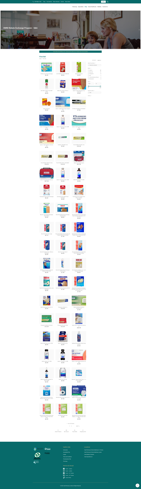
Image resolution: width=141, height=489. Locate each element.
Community (65, 449)
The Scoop (65, 461)
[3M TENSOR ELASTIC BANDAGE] (63, 67)
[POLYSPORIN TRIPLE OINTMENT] (63, 156)
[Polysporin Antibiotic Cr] (63, 300)
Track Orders (74, 431)
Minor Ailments (56, 1)
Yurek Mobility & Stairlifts (89, 454)
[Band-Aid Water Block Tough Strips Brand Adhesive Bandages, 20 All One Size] (79, 208)
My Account (66, 431)
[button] (1, 29)
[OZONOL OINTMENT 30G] (63, 138)
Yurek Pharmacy (66, 485)
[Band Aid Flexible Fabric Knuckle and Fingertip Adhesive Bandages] (63, 227)
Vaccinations (49, 1)
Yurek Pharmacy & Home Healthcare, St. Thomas (93, 449)
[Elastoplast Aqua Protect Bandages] (46, 190)
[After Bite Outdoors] (79, 67)
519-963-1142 (38, 1)
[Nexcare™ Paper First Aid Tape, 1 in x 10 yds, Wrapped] (79, 372)
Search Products (58, 431)
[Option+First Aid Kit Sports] (79, 156)
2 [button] (71, 426)
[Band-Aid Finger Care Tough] (46, 227)
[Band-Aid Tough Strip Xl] (63, 245)
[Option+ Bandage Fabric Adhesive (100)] (46, 120)
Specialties (80, 6)
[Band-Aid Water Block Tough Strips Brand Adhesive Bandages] (79, 245)
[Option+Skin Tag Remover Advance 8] (79, 318)
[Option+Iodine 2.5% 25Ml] (46, 354)
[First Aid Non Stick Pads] (63, 408)
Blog (44, 1)
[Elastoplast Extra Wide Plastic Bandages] (63, 190)
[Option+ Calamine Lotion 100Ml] (63, 173)
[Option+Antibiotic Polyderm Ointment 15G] (79, 300)
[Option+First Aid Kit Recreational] (46, 173)
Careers (62, 1)
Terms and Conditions (67, 456)
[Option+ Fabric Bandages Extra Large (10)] (79, 84)
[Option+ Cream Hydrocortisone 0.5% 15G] (79, 354)
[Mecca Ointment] (46, 102)
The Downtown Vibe (67, 459)
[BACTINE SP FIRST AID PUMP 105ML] (46, 84)
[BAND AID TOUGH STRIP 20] (63, 84)
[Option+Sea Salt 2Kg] (63, 372)
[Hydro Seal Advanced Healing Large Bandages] (46, 281)
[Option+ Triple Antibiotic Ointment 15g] (46, 138)
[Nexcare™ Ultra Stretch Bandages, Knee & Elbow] (46, 208)
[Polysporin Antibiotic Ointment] (46, 318)
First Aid (44, 58)
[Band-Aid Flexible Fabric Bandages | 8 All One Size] (63, 263)
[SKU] (89, 92)
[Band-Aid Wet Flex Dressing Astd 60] (63, 281)
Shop (86, 6)
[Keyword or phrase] (89, 65)
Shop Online (67, 1)
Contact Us (105, 6)
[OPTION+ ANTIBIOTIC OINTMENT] (79, 102)
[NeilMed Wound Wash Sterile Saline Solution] (79, 336)
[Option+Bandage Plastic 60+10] (46, 300)
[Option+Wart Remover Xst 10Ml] (46, 336)
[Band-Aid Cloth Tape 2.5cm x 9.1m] (63, 390)
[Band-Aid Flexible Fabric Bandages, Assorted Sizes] (63, 208)
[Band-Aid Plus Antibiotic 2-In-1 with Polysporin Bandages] (79, 263)
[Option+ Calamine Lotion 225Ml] (63, 120)
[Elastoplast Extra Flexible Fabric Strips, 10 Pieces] (79, 190)
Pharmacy (74, 6)
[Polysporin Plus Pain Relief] (63, 318)
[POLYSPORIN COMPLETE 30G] (46, 156)
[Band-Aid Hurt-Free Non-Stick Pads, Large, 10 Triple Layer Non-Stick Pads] (46, 408)
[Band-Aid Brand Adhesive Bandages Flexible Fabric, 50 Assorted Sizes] (79, 227)
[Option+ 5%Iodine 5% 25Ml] (63, 354)
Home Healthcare (92, 6)
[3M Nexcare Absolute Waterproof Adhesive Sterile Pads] (46, 263)
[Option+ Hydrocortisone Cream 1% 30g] (79, 120)
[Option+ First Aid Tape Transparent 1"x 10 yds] (79, 390)
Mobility (99, 6)
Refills (103, 1)
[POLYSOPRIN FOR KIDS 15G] (79, 138)
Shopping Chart (83, 431)
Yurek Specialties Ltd (88, 456)
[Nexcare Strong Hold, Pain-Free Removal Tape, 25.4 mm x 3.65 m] (46, 390)
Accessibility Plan (66, 452)
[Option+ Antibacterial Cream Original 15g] (63, 102)
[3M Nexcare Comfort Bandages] (46, 67)
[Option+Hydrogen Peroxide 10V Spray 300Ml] (46, 372)
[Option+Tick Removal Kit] (63, 336)
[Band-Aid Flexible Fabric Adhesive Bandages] (46, 245)
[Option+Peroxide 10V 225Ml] (79, 173)
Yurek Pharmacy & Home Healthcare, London (93, 452)
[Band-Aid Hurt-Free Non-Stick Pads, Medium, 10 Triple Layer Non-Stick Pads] (79, 408)
